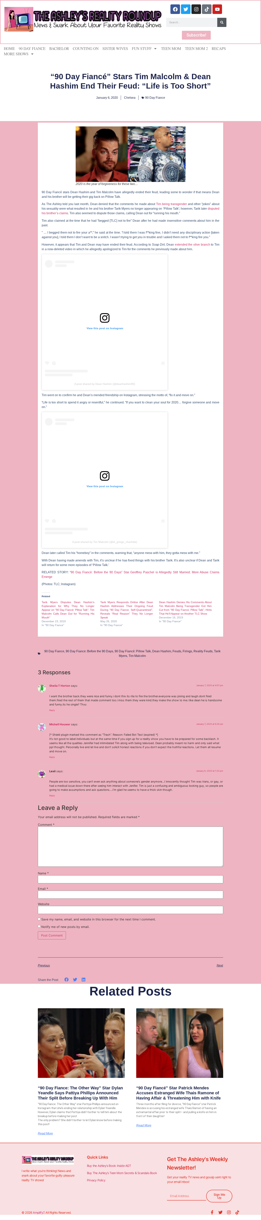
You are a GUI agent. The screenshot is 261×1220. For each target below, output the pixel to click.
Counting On (86, 48)
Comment (46, 824)
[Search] (221, 22)
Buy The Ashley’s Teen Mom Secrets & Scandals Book (122, 1173)
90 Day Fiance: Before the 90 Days (89, 651)
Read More (45, 1133)
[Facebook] (175, 9)
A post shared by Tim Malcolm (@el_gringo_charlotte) (104, 541)
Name (43, 873)
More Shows (16, 53)
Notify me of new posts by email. (65, 926)
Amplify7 (38, 1212)
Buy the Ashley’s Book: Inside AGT (109, 1166)
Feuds (177, 651)
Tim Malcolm (137, 655)
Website (43, 904)
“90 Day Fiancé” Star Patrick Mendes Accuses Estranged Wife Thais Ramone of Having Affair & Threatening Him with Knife (178, 1093)
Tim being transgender (171, 204)
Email (43, 888)
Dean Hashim (161, 651)
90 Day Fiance (32, 48)
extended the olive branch (192, 244)
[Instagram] (196, 9)
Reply (52, 710)
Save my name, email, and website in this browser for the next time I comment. (98, 919)
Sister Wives (115, 48)
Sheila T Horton (59, 685)
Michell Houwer (59, 724)
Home (9, 48)
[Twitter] (185, 9)
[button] (66, 979)
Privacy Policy (96, 1180)
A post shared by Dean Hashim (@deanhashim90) (104, 383)
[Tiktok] (207, 9)
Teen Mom (171, 48)
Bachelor (59, 48)
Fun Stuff (142, 48)
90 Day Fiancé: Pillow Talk (133, 651)
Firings (187, 651)
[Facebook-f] (212, 1212)
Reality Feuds (203, 651)
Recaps (219, 48)
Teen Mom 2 (196, 48)
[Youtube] (217, 9)
